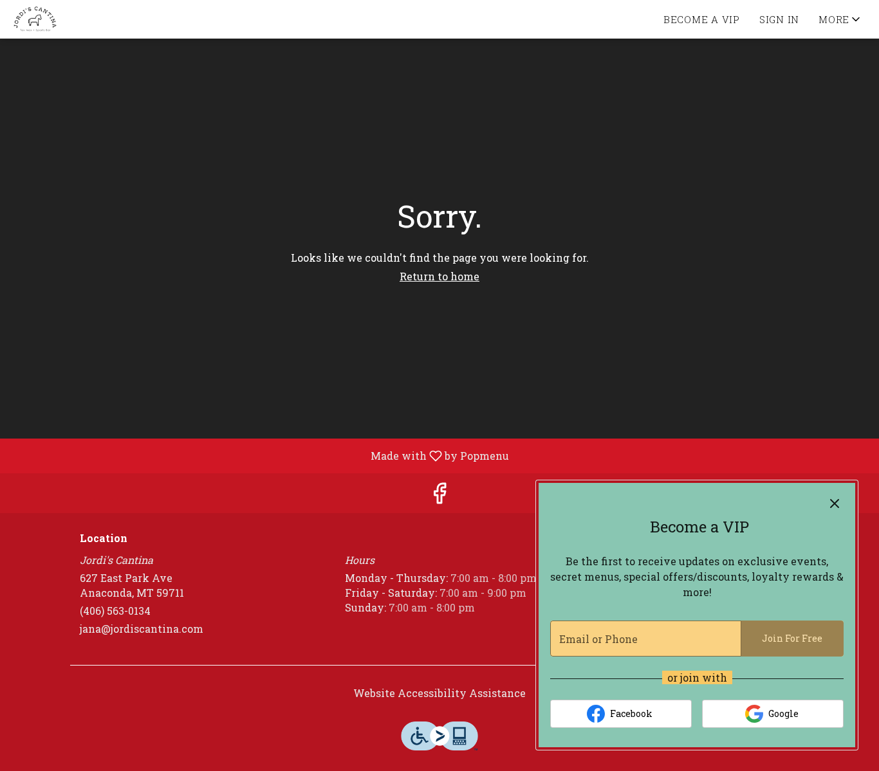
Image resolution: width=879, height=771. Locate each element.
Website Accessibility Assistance (439, 693)
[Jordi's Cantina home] (68, 19)
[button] (840, 19)
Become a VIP (701, 19)
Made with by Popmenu (259, 455)
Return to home (439, 276)
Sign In (779, 19)
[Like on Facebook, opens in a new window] (439, 496)
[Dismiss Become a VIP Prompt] (834, 503)
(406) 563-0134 (115, 610)
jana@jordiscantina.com (141, 628)
